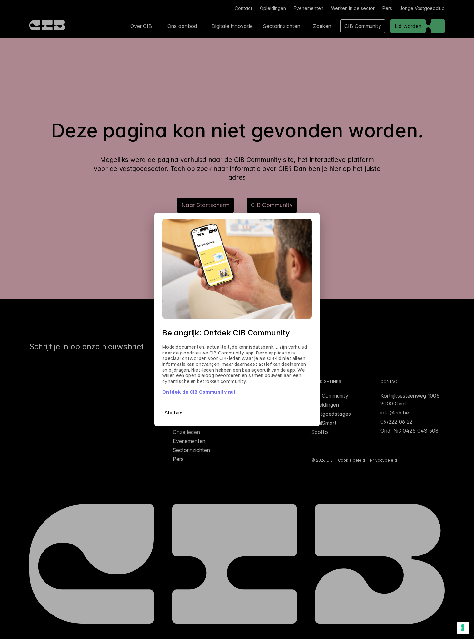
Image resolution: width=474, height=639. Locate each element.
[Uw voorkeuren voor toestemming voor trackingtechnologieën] (463, 628)
